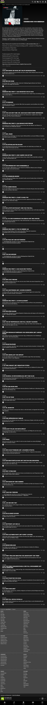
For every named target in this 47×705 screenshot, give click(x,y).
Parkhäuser (25, 648)
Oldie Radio (3, 620)
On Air (25, 654)
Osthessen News (4, 639)
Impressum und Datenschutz (6, 695)
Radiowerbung (26, 683)
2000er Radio (3, 617)
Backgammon (3, 688)
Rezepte (2, 676)
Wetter (40, 1)
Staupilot (38, 1)
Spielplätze (2, 674)
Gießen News (26, 623)
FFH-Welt (26, 671)
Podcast (3, 4)
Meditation (2, 677)
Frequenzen (26, 677)
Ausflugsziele (3, 679)
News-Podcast (26, 665)
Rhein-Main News (4, 642)
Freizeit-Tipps (3, 680)
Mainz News (26, 617)
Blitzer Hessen (26, 639)
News (25, 611)
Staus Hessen (26, 637)
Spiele (2, 685)
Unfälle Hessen (26, 640)
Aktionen (25, 657)
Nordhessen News (4, 637)
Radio (2, 611)
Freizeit (2, 671)
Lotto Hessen (3, 683)
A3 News (25, 642)
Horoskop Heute (3, 656)
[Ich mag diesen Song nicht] (45, 699)
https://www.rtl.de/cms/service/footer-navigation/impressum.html (16, 64)
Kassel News (26, 619)
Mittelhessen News (4, 640)
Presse (25, 682)
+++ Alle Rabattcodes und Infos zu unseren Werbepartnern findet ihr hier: (18, 241)
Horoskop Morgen (4, 657)
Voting (25, 668)
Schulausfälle (26, 651)
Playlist (35, 1)
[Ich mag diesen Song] (40, 699)
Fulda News (26, 625)
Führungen (25, 680)
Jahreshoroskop (3, 662)
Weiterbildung (26, 685)
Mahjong (2, 686)
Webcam (43, 1)
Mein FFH (45, 1)
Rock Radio (2, 619)
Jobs (24, 679)
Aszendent (2, 665)
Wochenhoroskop (4, 659)
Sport (24, 628)
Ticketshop (2, 682)
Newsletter (25, 674)
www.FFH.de (8, 609)
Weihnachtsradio (3, 626)
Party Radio (3, 623)
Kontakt (25, 676)
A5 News (25, 643)
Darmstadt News (26, 620)
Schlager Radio (3, 622)
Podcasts (25, 663)
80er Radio (2, 614)
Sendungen (25, 656)
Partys (2, 691)
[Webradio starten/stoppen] (42, 699)
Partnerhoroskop (3, 663)
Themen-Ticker (26, 666)
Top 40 (2, 629)
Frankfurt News (26, 614)
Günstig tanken (26, 646)
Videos (25, 659)
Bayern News (26, 626)
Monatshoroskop (3, 660)
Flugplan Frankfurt (27, 649)
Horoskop (3, 654)
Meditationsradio (3, 628)
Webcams (25, 660)
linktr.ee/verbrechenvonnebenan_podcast (11, 242)
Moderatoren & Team (27, 662)
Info (44, 76)
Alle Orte (25, 631)
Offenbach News (26, 622)
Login (24, 686)
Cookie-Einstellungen (16, 695)
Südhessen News (4, 643)
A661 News (26, 645)
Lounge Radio (3, 625)
